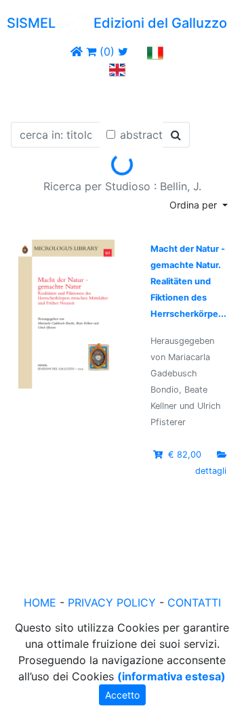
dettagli (210, 471)
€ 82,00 (185, 454)
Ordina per (194, 205)
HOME (40, 602)
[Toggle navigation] (30, 96)
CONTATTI (194, 602)
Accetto (122, 695)
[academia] (137, 51)
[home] (76, 51)
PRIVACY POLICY (112, 602)
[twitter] (123, 51)
